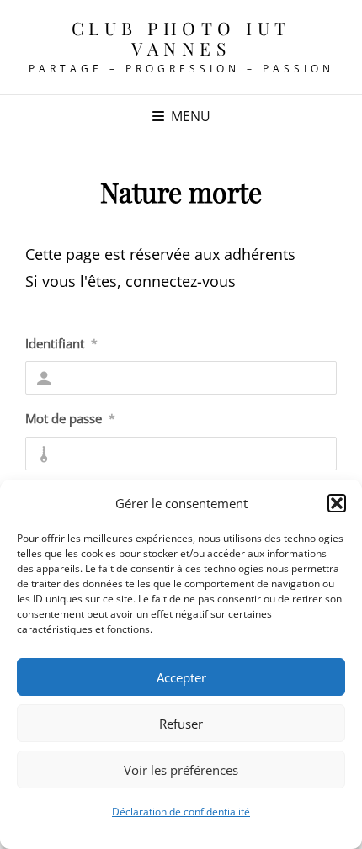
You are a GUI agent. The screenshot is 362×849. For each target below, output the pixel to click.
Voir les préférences (181, 769)
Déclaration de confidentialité (181, 811)
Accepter (181, 677)
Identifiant (61, 343)
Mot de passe (70, 418)
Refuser (181, 723)
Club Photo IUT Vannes (181, 38)
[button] (336, 503)
